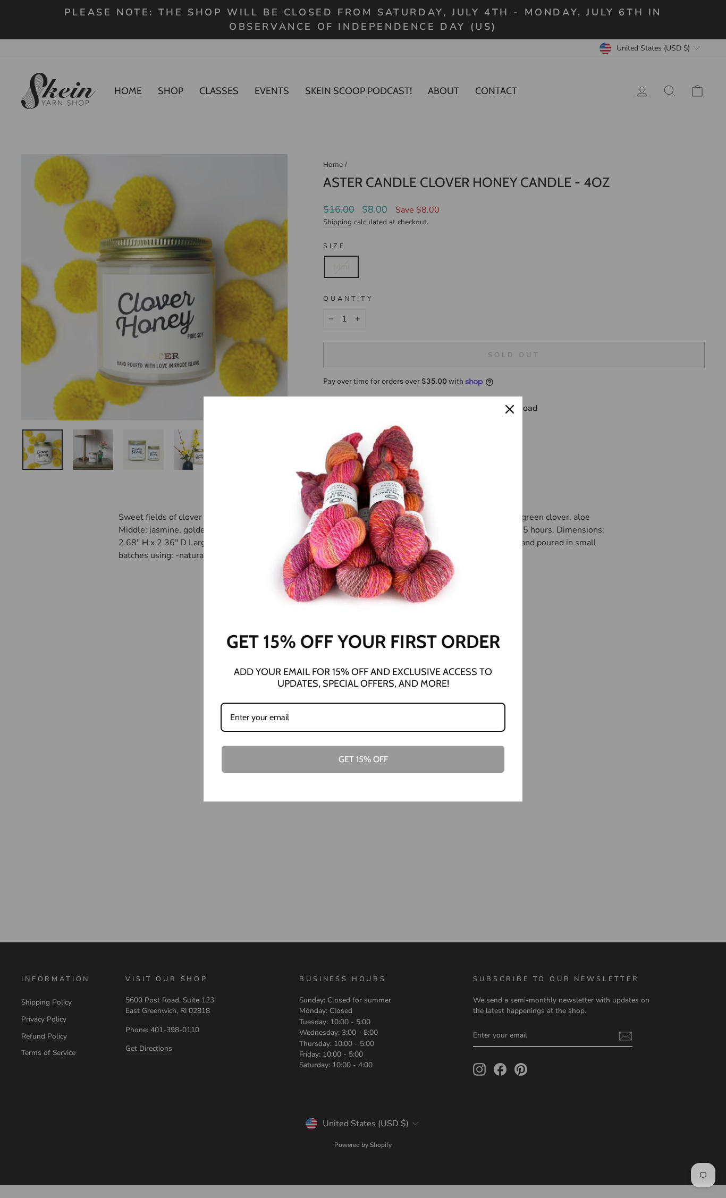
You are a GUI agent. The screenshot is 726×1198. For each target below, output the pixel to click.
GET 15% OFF (363, 759)
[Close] (509, 409)
